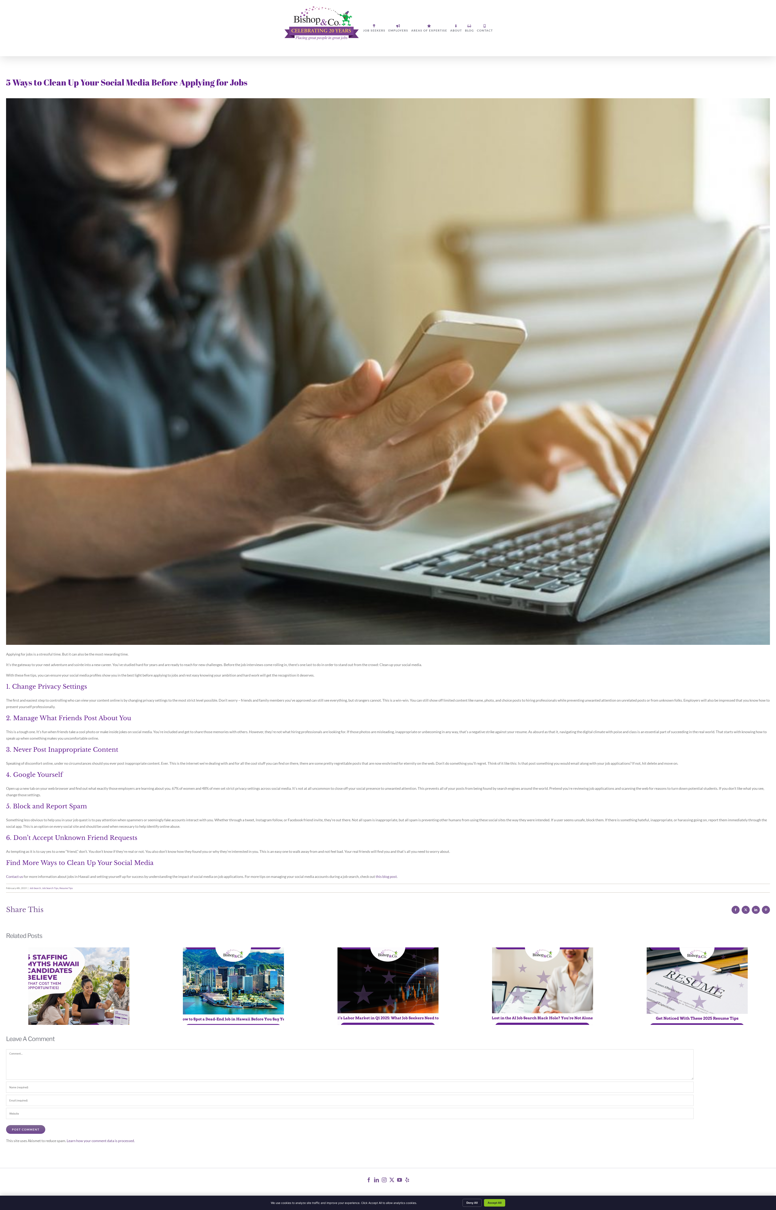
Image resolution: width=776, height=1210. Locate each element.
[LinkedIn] (376, 1179)
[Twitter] (391, 1179)
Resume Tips (66, 888)
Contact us (14, 876)
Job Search (35, 888)
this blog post (386, 876)
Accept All (495, 1202)
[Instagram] (384, 1179)
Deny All (472, 1202)
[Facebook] (368, 1179)
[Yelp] (407, 1179)
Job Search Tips (50, 888)
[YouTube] (399, 1179)
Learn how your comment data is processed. (101, 1140)
